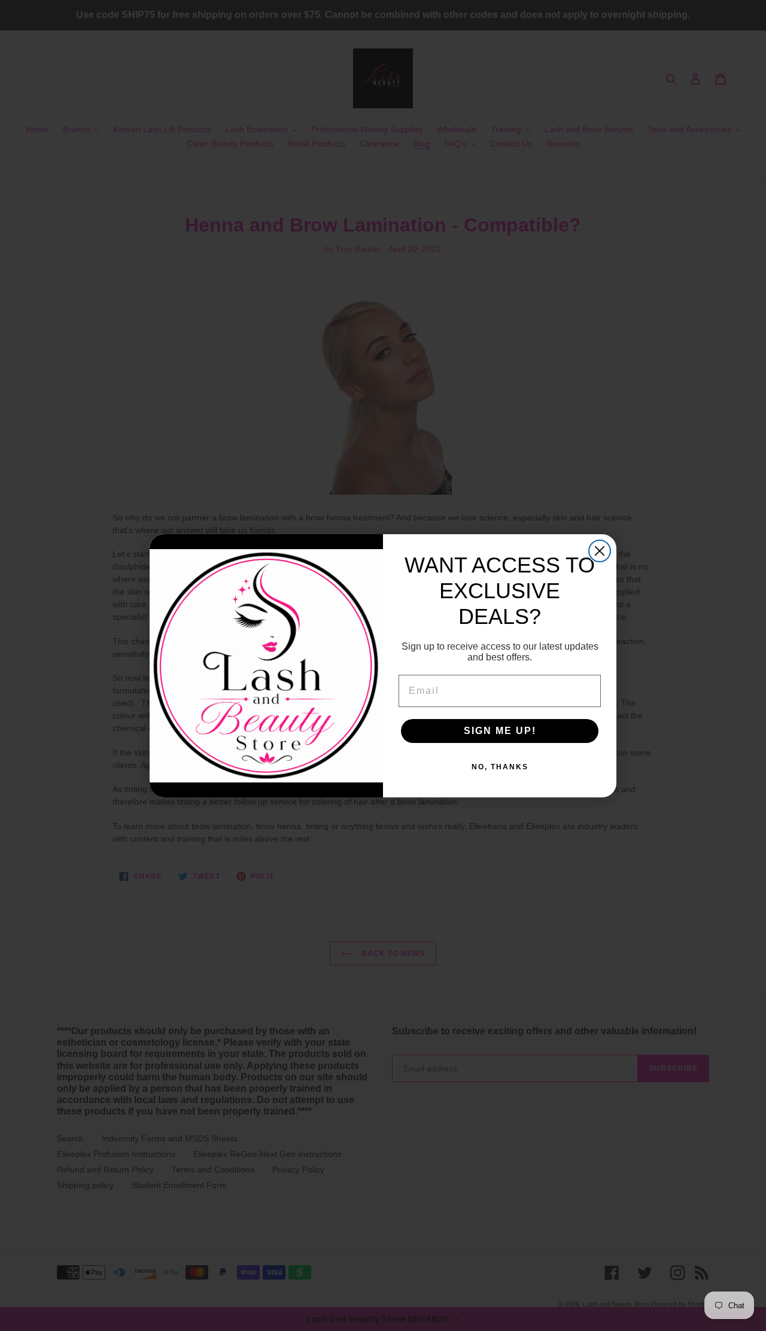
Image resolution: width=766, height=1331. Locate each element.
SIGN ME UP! (500, 731)
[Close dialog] (599, 551)
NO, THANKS (500, 767)
